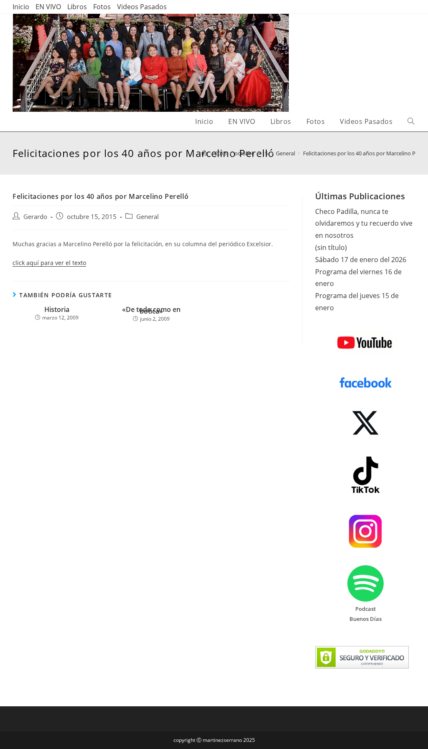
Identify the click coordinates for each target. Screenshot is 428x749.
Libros (77, 6)
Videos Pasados (142, 6)
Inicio (21, 6)
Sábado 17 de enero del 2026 (360, 259)
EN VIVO (48, 6)
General (147, 217)
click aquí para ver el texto (49, 263)
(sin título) (331, 247)
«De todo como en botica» (151, 310)
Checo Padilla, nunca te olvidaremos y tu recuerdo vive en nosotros (364, 223)
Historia (56, 309)
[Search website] (411, 121)
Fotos (102, 6)
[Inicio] (204, 153)
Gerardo (35, 217)
